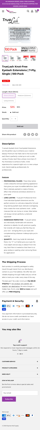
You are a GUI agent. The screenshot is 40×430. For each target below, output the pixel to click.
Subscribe (9, 399)
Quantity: (5, 119)
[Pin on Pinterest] (28, 134)
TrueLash (5, 85)
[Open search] (28, 11)
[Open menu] (3, 11)
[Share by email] (36, 134)
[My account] (32, 11)
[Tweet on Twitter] (32, 134)
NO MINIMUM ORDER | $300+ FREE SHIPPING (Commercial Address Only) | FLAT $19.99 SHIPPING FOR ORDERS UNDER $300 (20, 4)
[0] (36, 11)
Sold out (20, 126)
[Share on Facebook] (24, 134)
